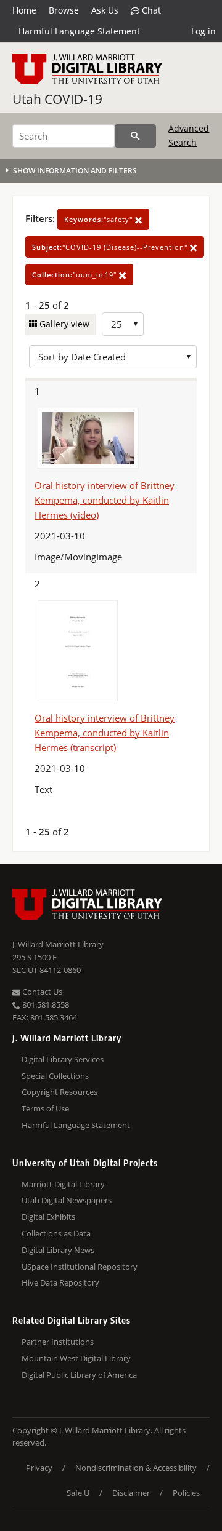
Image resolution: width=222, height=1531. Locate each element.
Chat (150, 10)
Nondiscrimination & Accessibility (136, 1467)
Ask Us (104, 10)
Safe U (78, 1492)
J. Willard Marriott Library (58, 944)
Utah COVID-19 (57, 99)
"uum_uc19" (75, 274)
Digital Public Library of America (79, 1374)
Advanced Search (188, 135)
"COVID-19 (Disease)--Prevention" (111, 247)
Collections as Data (56, 1233)
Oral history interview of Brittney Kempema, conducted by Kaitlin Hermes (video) (105, 500)
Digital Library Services (63, 1059)
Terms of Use (45, 1108)
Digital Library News (58, 1249)
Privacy (39, 1467)
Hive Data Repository (60, 1282)
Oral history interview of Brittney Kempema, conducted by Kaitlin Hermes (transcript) (105, 733)
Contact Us (41, 991)
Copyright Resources (59, 1091)
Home (24, 10)
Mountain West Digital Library (76, 1358)
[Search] (135, 136)
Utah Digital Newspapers (67, 1200)
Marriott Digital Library (63, 1184)
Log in (203, 31)
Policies (186, 1492)
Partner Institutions (58, 1341)
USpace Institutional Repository (80, 1266)
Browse (64, 10)
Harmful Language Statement (79, 31)
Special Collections (55, 1075)
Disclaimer (131, 1492)
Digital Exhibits (48, 1216)
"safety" (99, 219)
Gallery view (63, 324)
